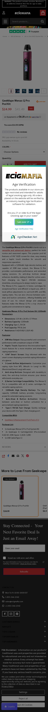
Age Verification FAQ (24, 229)
